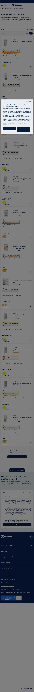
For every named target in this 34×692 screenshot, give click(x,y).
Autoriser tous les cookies (24, 129)
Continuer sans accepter (27, 101)
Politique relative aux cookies (9, 123)
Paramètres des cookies (9, 128)
